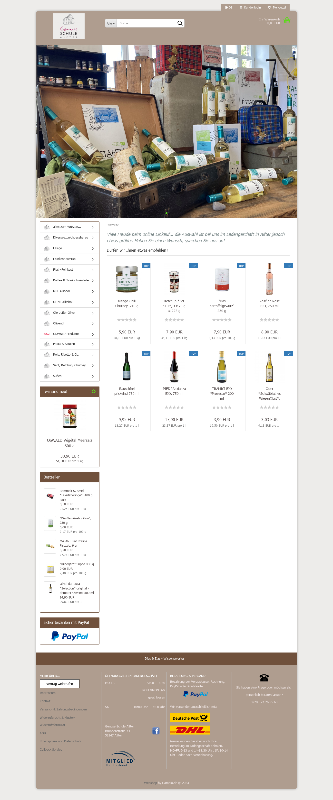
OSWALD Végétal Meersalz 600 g (69, 443)
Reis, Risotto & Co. (65, 354)
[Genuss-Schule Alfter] (69, 26)
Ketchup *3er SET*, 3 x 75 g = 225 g (174, 306)
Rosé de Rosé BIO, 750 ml (269, 303)
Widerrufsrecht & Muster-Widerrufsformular (57, 721)
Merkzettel (278, 7)
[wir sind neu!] (94, 391)
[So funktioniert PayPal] (195, 694)
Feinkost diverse (64, 259)
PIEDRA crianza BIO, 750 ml (174, 391)
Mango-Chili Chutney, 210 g (126, 303)
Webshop (150, 783)
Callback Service (51, 749)
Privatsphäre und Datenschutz (60, 741)
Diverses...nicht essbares (70, 237)
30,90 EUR (69, 456)
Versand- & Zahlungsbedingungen (63, 709)
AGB (43, 733)
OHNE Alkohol (62, 302)
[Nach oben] (319, 792)
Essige (57, 248)
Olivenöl (58, 323)
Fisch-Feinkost (62, 269)
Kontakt (45, 701)
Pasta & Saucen (63, 344)
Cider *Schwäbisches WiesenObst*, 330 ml (269, 393)
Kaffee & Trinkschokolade (70, 280)
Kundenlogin (251, 7)
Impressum (48, 693)
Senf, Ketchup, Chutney (69, 365)
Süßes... (58, 376)
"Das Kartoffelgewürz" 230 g (222, 306)
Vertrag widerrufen (59, 684)
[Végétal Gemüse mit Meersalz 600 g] (70, 416)
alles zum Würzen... (66, 227)
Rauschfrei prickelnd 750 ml (126, 391)
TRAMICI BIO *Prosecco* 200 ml (222, 393)
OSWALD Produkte (65, 334)
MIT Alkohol (61, 291)
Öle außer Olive (63, 312)
